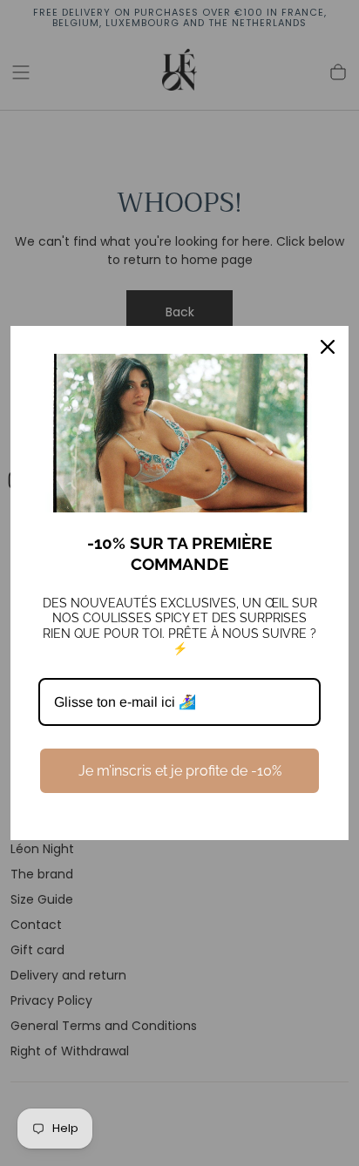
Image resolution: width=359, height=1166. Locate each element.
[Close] (328, 347)
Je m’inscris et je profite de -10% (179, 771)
